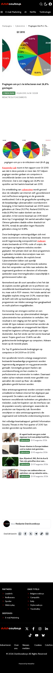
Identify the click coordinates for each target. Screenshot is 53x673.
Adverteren (5, 645)
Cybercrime (9, 93)
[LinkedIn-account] (46, 628)
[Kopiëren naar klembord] (41, 534)
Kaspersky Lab (9, 167)
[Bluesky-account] (43, 635)
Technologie (45, 12)
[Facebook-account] (33, 628)
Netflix (33, 12)
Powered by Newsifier (26, 664)
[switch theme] (46, 4)
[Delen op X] (31, 534)
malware (41, 241)
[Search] (41, 4)
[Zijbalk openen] (1, 12)
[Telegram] (36, 534)
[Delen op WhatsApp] (20, 534)
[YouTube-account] (36, 635)
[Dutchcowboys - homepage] (11, 4)
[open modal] (50, 4)
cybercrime (27, 189)
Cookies (38, 645)
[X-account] (27, 628)
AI (25, 12)
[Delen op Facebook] (25, 534)
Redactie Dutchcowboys (14, 97)
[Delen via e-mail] (47, 534)
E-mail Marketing (13, 12)
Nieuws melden (26, 647)
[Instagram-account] (40, 628)
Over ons (16, 647)
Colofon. (49, 645)
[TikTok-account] (30, 635)
